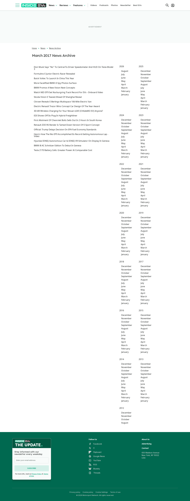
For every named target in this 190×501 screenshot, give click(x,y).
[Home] (33, 5)
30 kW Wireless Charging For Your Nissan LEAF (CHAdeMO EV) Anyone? (68, 110)
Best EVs (137, 5)
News (51, 5)
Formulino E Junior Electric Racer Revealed (54, 73)
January (125, 94)
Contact (145, 448)
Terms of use (115, 492)
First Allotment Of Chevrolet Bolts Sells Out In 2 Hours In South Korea (68, 120)
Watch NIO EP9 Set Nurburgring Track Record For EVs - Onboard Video (68, 92)
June (123, 77)
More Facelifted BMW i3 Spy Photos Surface (55, 83)
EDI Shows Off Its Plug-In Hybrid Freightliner (55, 115)
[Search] (167, 5)
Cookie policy (88, 492)
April (123, 84)
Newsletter (125, 5)
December (146, 71)
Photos (114, 5)
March (124, 87)
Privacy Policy (37, 474)
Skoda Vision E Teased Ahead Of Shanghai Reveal (58, 97)
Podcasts (104, 5)
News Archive (55, 48)
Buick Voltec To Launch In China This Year (54, 78)
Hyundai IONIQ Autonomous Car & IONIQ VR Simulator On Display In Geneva (71, 140)
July (123, 74)
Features (78, 5)
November (146, 74)
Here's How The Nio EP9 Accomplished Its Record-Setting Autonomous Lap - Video (71, 135)
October (145, 77)
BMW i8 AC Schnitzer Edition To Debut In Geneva (57, 145)
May (123, 81)
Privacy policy (75, 492)
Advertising (146, 444)
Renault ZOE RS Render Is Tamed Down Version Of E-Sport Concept (67, 124)
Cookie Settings (102, 492)
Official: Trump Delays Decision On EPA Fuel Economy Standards (65, 129)
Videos (93, 5)
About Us (146, 439)
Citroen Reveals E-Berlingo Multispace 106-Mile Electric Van (63, 101)
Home (34, 48)
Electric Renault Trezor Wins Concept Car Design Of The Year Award (67, 106)
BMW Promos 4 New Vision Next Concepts (54, 87)
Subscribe (31, 468)
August (124, 71)
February (125, 91)
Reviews (64, 5)
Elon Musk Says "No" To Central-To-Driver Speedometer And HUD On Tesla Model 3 (73, 68)
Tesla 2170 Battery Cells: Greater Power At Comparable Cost (63, 150)
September (146, 81)
